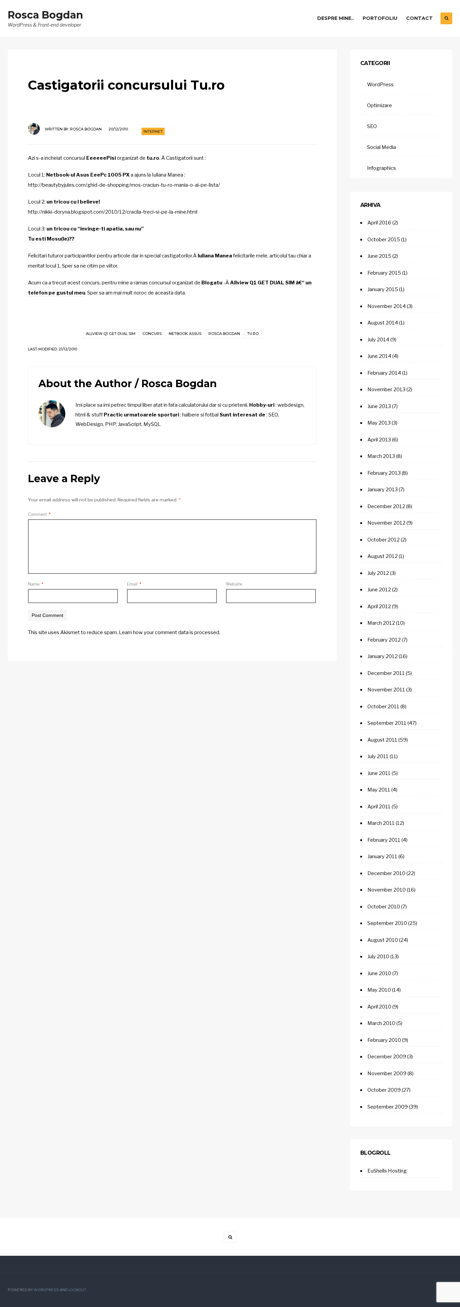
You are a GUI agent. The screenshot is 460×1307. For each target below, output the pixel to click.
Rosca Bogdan (45, 15)
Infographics (381, 168)
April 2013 (379, 440)
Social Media (381, 147)
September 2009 (387, 1107)
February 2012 (384, 640)
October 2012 (383, 540)
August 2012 (382, 556)
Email (134, 584)
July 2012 (378, 573)
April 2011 (379, 807)
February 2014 (384, 373)
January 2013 (382, 490)
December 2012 (386, 506)
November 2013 (386, 389)
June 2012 (379, 590)
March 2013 (381, 456)
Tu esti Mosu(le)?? (51, 239)
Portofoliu (380, 18)
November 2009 (386, 1073)
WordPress (380, 85)
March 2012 (381, 623)
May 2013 (379, 423)
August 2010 (382, 940)
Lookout (77, 1290)
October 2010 (383, 907)
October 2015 (383, 240)
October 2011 (383, 707)
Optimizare (379, 105)
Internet (153, 131)
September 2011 (386, 723)
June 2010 (379, 973)
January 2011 (382, 856)
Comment (39, 514)
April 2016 (379, 223)
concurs (152, 333)
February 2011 (383, 840)
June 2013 (379, 406)
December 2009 (386, 1057)
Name (35, 584)
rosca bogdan (224, 333)
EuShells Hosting (387, 1171)
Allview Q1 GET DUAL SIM (110, 333)
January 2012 (382, 656)
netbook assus (185, 333)
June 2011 (379, 773)
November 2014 (386, 306)
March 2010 (381, 1023)
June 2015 (379, 256)
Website (234, 584)
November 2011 (386, 690)
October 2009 (384, 1090)
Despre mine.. (335, 18)
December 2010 (386, 873)
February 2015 (384, 273)
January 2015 (382, 289)
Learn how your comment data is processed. (169, 632)
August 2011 (382, 740)
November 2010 (386, 890)
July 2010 (378, 957)
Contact (419, 18)
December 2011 (386, 673)
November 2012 (386, 523)
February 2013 (384, 473)
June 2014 (379, 356)
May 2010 (379, 990)
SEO (372, 126)
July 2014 (378, 340)
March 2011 (381, 823)
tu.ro (253, 333)
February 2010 (384, 1040)
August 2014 (382, 323)
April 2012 (379, 606)
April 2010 (379, 1007)
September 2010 (387, 923)
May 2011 (378, 790)
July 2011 (378, 756)
